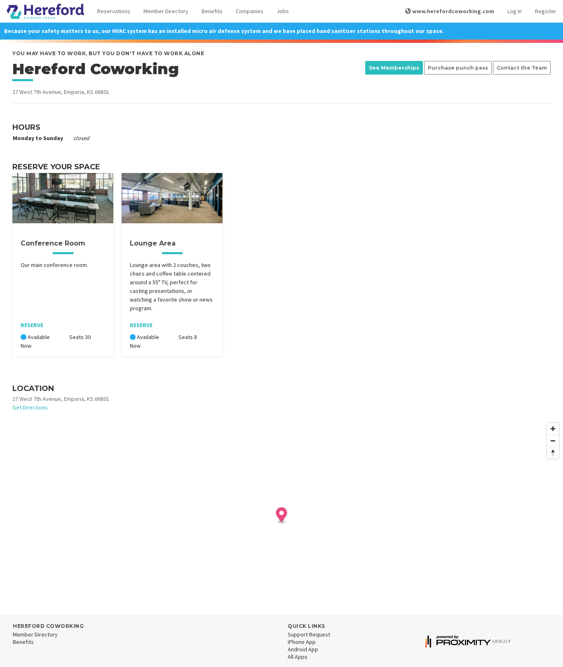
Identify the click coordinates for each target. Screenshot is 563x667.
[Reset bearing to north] (553, 453)
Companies (249, 11)
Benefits (212, 11)
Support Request (309, 634)
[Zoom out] (553, 441)
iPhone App (302, 642)
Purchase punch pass (458, 68)
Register (545, 11)
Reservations (113, 11)
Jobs (283, 11)
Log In (514, 11)
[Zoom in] (553, 429)
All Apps (297, 656)
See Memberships (394, 68)
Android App (303, 649)
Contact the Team (522, 68)
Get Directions (30, 407)
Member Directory (165, 11)
